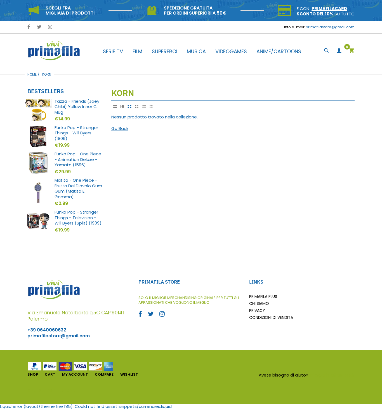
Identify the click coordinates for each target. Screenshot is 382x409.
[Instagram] (50, 27)
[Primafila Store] (54, 50)
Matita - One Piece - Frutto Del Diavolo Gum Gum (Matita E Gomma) (78, 188)
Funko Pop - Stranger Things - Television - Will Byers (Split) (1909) (78, 217)
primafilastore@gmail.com (330, 27)
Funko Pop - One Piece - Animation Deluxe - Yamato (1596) (78, 159)
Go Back (119, 128)
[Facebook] (28, 27)
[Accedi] (339, 51)
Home (32, 74)
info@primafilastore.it (332, 375)
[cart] (351, 51)
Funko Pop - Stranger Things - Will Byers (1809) (76, 133)
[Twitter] (39, 27)
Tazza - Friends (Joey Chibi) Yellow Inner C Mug (77, 107)
